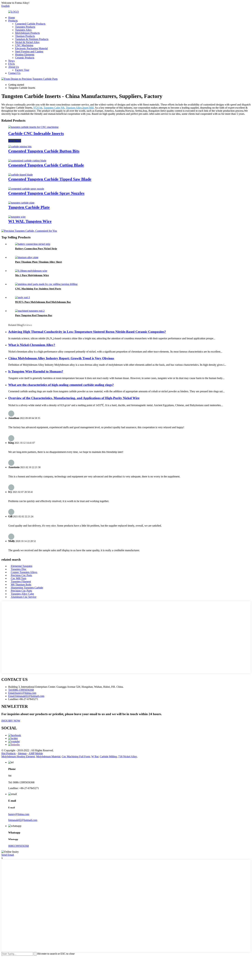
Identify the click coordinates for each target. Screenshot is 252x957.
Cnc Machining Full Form (76, 756)
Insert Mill (88, 107)
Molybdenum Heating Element (18, 756)
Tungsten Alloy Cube (22, 593)
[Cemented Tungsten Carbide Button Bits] (20, 146)
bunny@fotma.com (18, 814)
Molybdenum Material (48, 756)
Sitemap (22, 753)
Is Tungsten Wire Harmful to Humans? (35, 371)
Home (11, 17)
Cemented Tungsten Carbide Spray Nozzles (46, 193)
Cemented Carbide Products (30, 23)
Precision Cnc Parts (21, 575)
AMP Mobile (36, 753)
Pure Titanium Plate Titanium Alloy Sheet (38, 262)
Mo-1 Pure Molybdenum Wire (32, 275)
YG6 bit (37, 107)
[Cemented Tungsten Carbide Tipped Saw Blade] (20, 174)
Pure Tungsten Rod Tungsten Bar (33, 315)
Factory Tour (22, 70)
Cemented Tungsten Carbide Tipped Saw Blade (49, 179)
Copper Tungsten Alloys (24, 572)
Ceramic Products (24, 57)
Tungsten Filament (21, 581)
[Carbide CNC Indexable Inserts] (33, 127)
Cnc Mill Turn (18, 578)
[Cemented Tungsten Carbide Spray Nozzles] (26, 188)
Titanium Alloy (74, 107)
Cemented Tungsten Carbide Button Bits (43, 151)
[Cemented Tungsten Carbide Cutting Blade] (27, 160)
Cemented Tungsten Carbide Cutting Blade (46, 165)
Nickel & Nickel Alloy (27, 42)
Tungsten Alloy (23, 29)
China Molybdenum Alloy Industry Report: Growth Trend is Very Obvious (61, 358)
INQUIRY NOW (10, 720)
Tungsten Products (25, 26)
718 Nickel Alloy (127, 756)
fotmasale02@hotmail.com (22, 820)
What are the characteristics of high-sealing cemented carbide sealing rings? (61, 385)
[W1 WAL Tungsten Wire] (17, 216)
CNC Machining (24, 45)
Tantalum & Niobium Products (31, 39)
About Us (13, 66)
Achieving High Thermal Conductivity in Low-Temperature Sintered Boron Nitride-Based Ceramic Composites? (87, 332)
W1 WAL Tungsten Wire (30, 221)
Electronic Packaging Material (31, 48)
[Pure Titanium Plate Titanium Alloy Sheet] (26, 257)
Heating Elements (24, 54)
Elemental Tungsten (21, 566)
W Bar (94, 756)
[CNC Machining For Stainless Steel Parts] (46, 284)
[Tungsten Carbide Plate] (21, 202)
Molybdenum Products (27, 33)
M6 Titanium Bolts (21, 584)
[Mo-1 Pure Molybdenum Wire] (31, 270)
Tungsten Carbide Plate (29, 207)
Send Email (7, 854)
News (11, 60)
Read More (15, 140)
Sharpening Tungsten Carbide (27, 587)
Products (13, 20)
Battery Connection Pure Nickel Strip (36, 248)
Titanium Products (25, 36)
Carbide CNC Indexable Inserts (36, 133)
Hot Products (8, 753)
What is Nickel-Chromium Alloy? (31, 345)
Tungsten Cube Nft (54, 107)
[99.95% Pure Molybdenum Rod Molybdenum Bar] (22, 297)
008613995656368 (18, 845)
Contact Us (14, 73)
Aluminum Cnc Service (23, 596)
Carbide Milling (108, 756)
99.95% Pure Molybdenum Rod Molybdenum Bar (43, 302)
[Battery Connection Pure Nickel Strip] (32, 244)
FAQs (11, 63)
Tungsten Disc (18, 569)
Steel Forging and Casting (29, 51)
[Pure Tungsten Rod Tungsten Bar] (30, 310)
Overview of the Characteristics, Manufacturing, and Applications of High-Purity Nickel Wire (73, 398)
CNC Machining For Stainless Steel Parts (38, 288)
